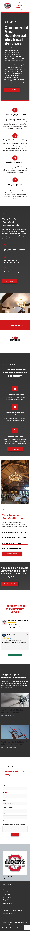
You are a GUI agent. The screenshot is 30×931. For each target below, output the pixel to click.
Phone (5, 800)
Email (5, 793)
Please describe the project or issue (14, 824)
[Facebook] (4, 879)
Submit (15, 835)
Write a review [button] (14, 628)
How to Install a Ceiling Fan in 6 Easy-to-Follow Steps (13, 711)
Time (4, 820)
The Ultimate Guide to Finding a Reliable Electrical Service (14, 743)
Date (4, 813)
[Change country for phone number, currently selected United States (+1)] (4, 803)
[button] (19, 2)
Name (5, 785)
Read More (4, 718)
